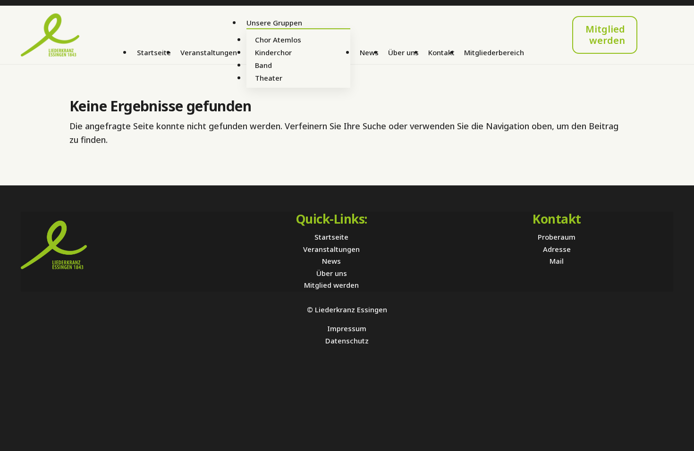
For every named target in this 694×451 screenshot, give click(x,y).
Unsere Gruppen (274, 22)
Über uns (403, 52)
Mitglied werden (605, 35)
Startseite (154, 52)
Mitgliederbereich (494, 52)
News (369, 52)
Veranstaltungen (208, 52)
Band (263, 65)
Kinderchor (273, 52)
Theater (268, 78)
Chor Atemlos (278, 39)
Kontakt (441, 52)
